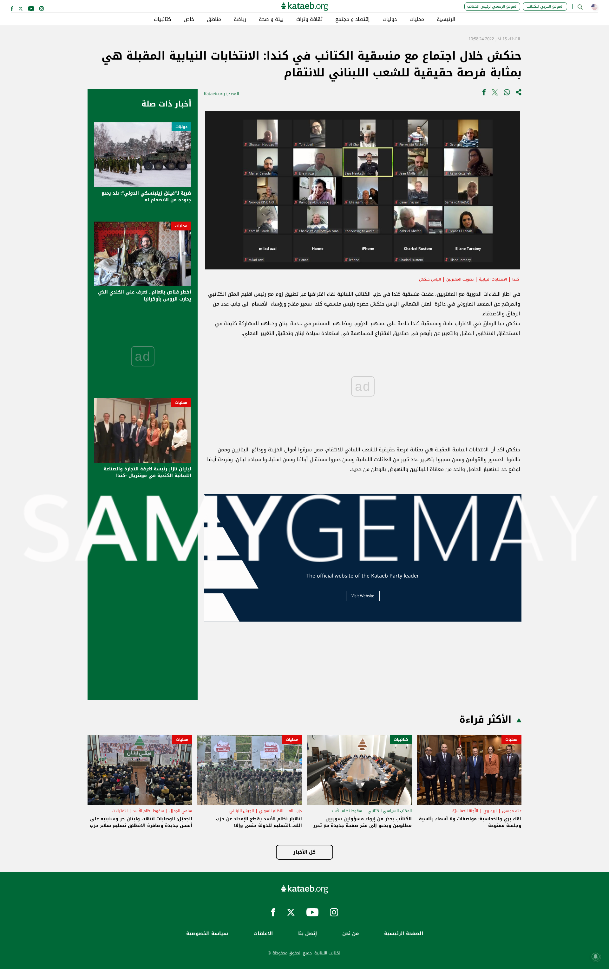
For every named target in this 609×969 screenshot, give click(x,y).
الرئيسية (446, 19)
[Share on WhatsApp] (507, 94)
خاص (189, 19)
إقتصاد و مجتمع (352, 19)
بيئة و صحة (271, 19)
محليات (416, 19)
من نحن (350, 933)
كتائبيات (162, 19)
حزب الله (295, 810)
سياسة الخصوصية (207, 933)
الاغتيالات (120, 810)
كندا (515, 279)
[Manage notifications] (596, 957)
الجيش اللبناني (241, 810)
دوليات (390, 19)
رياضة (240, 19)
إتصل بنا (307, 933)
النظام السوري (271, 810)
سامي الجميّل (180, 810)
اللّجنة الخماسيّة (465, 810)
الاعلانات (263, 933)
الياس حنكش (430, 279)
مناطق (214, 19)
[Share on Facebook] (484, 94)
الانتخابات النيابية (493, 279)
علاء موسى (511, 810)
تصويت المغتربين (460, 279)
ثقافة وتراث (309, 19)
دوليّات (181, 126)
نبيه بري (490, 810)
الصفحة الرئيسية (403, 933)
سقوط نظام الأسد (346, 810)
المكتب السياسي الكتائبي (390, 810)
